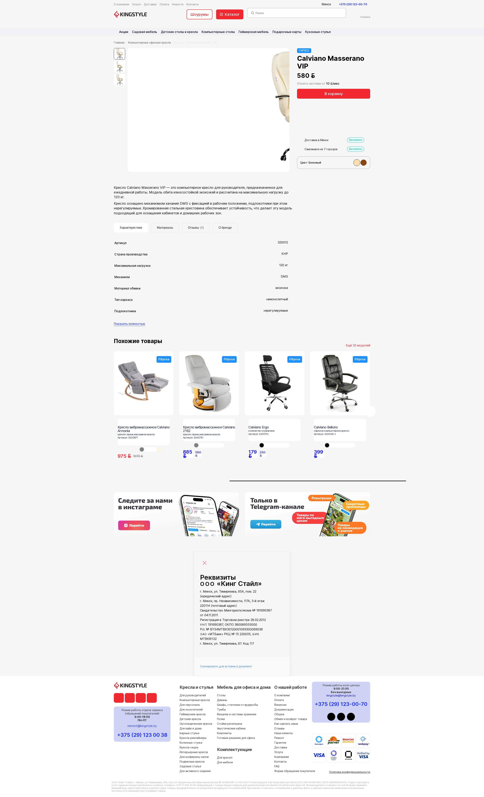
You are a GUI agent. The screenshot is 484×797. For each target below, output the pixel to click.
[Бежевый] (356, 162)
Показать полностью (129, 324)
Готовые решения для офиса (236, 737)
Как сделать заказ (286, 723)
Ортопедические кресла (196, 723)
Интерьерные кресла (194, 752)
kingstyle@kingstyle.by (341, 695)
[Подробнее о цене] (320, 75)
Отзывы (279, 728)
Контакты (280, 761)
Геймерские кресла (193, 714)
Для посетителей (191, 709)
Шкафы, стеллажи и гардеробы (237, 704)
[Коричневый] (363, 162)
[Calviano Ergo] (274, 445)
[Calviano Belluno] (340, 445)
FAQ (276, 766)
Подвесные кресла (192, 761)
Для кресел (224, 757)
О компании (282, 695)
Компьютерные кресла (195, 700)
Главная (119, 42)
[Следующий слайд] (370, 411)
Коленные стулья (191, 742)
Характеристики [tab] (131, 227)
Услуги (278, 752)
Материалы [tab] (165, 227)
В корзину (333, 93)
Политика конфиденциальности (349, 772)
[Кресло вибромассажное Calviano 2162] (209, 445)
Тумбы (221, 709)
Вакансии (280, 704)
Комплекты (224, 733)
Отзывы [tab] (196, 227)
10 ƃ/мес (332, 83)
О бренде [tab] (225, 227)
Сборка (279, 714)
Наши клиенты (283, 733)
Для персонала (190, 704)
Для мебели (225, 762)
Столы (221, 695)
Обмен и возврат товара (290, 719)
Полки (221, 719)
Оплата (279, 700)
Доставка (280, 747)
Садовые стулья (190, 766)
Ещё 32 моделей (358, 345)
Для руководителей (193, 695)
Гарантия (280, 742)
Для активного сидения (195, 771)
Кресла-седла (189, 747)
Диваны (222, 700)
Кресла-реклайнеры (193, 737)
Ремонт (279, 737)
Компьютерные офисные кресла (149, 42)
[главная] (130, 14)
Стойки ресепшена (229, 723)
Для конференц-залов (194, 756)
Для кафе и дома (191, 728)
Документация (284, 709)
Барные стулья (189, 733)
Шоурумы (199, 14)
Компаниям (281, 756)
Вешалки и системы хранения (236, 714)
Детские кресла (190, 719)
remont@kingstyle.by (142, 726)
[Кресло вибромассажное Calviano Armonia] (148, 449)
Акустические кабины (231, 728)
